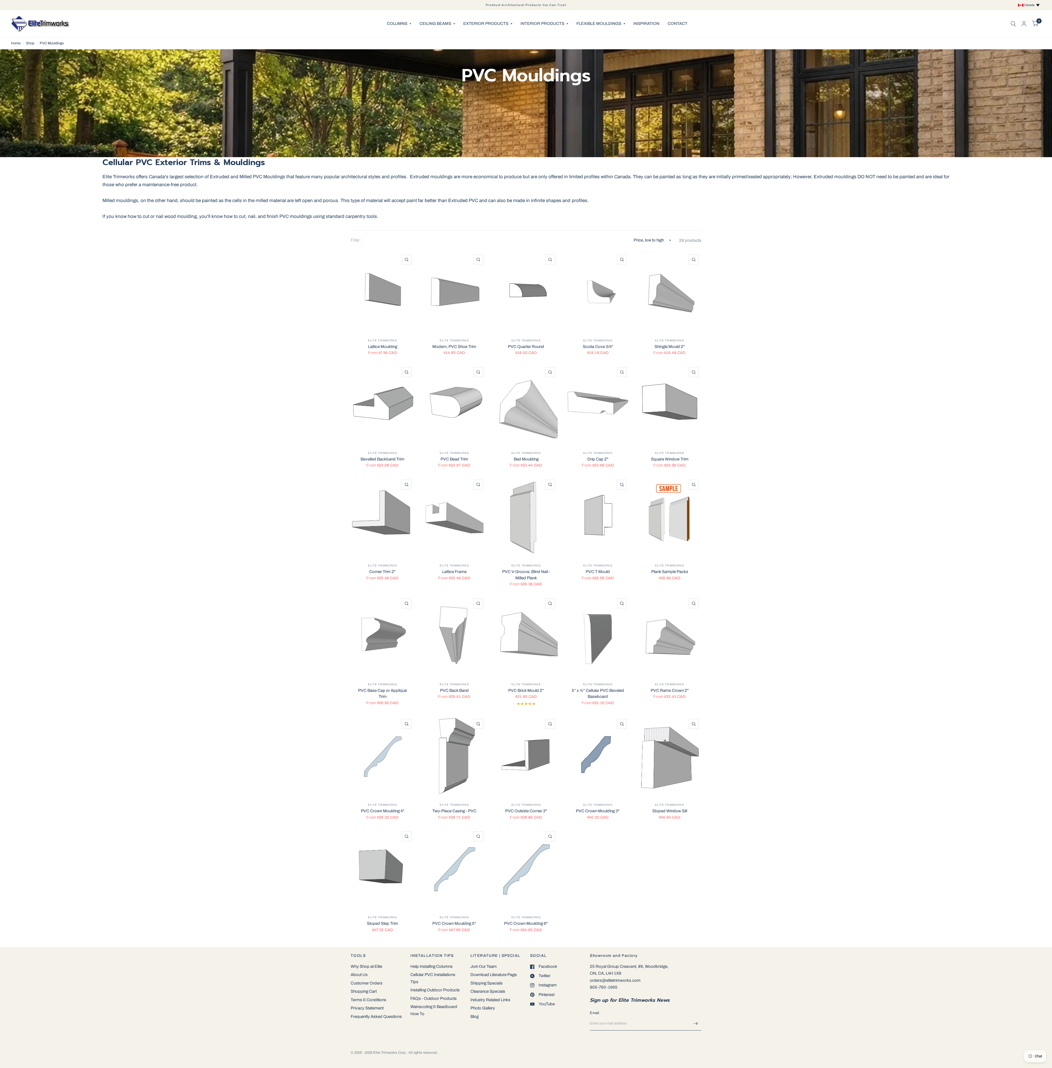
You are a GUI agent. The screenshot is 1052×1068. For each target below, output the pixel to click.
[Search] (1013, 23)
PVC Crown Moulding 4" (382, 811)
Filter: (356, 240)
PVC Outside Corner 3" (526, 811)
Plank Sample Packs (669, 571)
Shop (30, 43)
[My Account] (1024, 23)
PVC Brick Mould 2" (526, 690)
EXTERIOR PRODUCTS (485, 23)
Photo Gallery (482, 1008)
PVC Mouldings (52, 43)
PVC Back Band (454, 690)
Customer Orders (366, 983)
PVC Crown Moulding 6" (526, 923)
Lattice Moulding (382, 346)
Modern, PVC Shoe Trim (454, 346)
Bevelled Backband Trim (382, 459)
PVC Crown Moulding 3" (598, 811)
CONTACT (677, 23)
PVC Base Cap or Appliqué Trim (382, 693)
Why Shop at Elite (366, 966)
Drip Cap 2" (597, 459)
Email (594, 1013)
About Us (359, 974)
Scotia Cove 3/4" (598, 346)
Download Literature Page (493, 974)
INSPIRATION (646, 23)
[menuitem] (399, 24)
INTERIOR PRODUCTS (542, 23)
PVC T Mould (598, 571)
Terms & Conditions (368, 1000)
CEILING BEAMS (435, 23)
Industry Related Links (490, 1000)
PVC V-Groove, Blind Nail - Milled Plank (526, 574)
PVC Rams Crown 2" (670, 690)
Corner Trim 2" (382, 571)
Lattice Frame (454, 571)
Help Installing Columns (431, 966)
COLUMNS (397, 23)
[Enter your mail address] (695, 1023)
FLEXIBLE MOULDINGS (598, 23)
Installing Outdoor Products (435, 990)
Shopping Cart (364, 991)
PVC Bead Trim (454, 459)
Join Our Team (483, 966)
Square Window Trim (669, 459)
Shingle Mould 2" (669, 346)
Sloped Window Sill (669, 811)
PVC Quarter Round (526, 346)
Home (16, 43)
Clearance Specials (487, 991)
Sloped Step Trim (382, 923)
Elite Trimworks (382, 340)
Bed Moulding (526, 459)
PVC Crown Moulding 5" (454, 923)
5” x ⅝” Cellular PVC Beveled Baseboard (598, 693)
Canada (1030, 5)
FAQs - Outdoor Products (433, 998)
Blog (474, 1016)
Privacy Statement (367, 1008)
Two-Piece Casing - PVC (454, 811)
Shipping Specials (486, 983)
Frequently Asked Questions (376, 1016)
